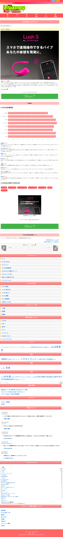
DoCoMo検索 (5, 484)
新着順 (3, 314)
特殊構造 (50, 359)
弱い (2, 368)
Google (4, 468)
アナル (2, 347)
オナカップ (8, 347)
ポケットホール (27, 347)
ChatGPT (4, 475)
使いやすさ (3, 158)
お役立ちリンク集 (6, 301)
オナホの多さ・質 (4, 148)
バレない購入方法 (6, 289)
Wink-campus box (8, 438)
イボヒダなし (17, 359)
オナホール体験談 (5, 402)
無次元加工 (43, 359)
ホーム (3, 258)
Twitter (3, 490)
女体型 (33, 347)
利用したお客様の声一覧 (8, 277)
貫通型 (46, 347)
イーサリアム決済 (12, 187)
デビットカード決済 (32, 187)
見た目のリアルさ (6, 336)
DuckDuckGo (5, 479)
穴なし (54, 359)
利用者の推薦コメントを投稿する (51, 241)
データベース (5, 264)
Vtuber (12, 377)
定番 (15, 379)
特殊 (43, 347)
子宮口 (37, 359)
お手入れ (17, 377)
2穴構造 (9, 359)
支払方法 (2, 167)
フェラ (22, 347)
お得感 (2, 163)
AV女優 (7, 376)
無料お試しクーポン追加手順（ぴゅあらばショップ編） (14, 389)
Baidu (3, 485)
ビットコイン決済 (42, 187)
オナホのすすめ (5, 261)
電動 (52, 347)
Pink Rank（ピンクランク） (9, 493)
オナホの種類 (5, 295)
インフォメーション (7, 280)
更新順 (3, 311)
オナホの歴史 (5, 286)
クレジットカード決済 (22, 187)
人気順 (3, 308)
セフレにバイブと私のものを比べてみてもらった (13, 391)
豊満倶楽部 (5, 476)
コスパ (3, 329)
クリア (13, 347)
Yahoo (3, 470)
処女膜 (35, 377)
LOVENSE (7, 29)
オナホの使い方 (5, 292)
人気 (3, 323)
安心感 (2, 176)
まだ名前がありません (8, 458)
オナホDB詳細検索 (6, 267)
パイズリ (17, 347)
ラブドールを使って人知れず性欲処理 (10, 394)
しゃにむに (5, 488)
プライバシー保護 (4, 171)
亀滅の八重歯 (7, 418)
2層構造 (4, 359)
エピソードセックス (7, 473)
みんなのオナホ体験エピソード (9, 271)
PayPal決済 (4, 187)
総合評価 (2, 143)
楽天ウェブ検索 (6, 495)
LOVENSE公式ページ (30, 96)
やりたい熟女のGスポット (8, 487)
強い (4, 368)
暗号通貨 (49, 187)
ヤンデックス (5, 492)
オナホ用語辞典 (5, 298)
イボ (13, 359)
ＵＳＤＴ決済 (4, 190)
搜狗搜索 (4, 481)
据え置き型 (38, 347)
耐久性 (3, 326)
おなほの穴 (32, 534)
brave (3, 478)
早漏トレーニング (20, 379)
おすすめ (4, 320)
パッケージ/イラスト (7, 339)
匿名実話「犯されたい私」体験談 (10, 496)
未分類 (2, 404)
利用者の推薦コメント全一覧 (52, 239)
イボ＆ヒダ (26, 359)
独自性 (2, 153)
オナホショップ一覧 (7, 274)
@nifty (3, 498)
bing (3, 471)
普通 (8, 367)
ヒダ (34, 359)
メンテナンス (5, 332)
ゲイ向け (28, 377)
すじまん (23, 377)
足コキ (49, 347)
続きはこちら (4, 500)
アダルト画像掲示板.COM (8, 482)
